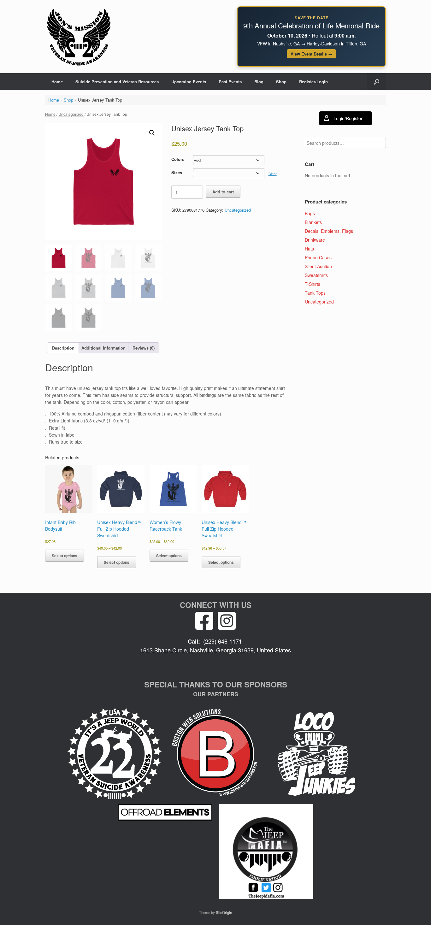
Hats (309, 248)
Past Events (230, 82)
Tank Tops (315, 293)
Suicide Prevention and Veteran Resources (117, 82)
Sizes (176, 172)
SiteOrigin (224, 912)
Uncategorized (71, 114)
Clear (273, 173)
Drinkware (315, 240)
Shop (281, 82)
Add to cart (223, 192)
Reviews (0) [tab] (144, 348)
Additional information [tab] (103, 348)
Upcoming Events (188, 82)
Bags (310, 213)
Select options (64, 555)
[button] (376, 81)
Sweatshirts (316, 275)
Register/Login (313, 82)
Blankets (313, 222)
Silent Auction (318, 266)
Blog (258, 82)
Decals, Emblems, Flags (329, 231)
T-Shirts (312, 284)
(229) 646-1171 (222, 641)
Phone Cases (318, 257)
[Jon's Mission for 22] (78, 36)
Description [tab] (63, 348)
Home (57, 82)
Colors (177, 159)
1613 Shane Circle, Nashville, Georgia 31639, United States (215, 650)
